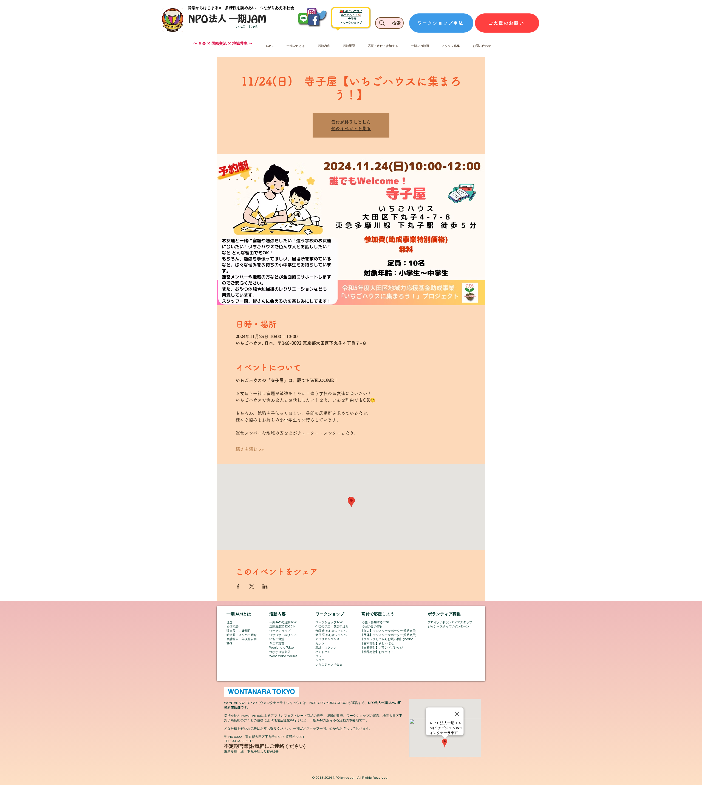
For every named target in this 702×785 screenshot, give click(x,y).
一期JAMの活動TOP (282, 622)
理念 (230, 622)
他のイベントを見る (351, 128)
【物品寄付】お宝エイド (377, 651)
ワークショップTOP (328, 622)
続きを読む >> (250, 449)
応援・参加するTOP (375, 622)
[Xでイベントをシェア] (251, 586)
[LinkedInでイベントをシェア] (265, 586)
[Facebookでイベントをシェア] (238, 586)
